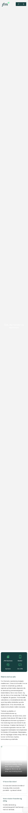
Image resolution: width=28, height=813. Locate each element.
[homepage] (5, 4)
